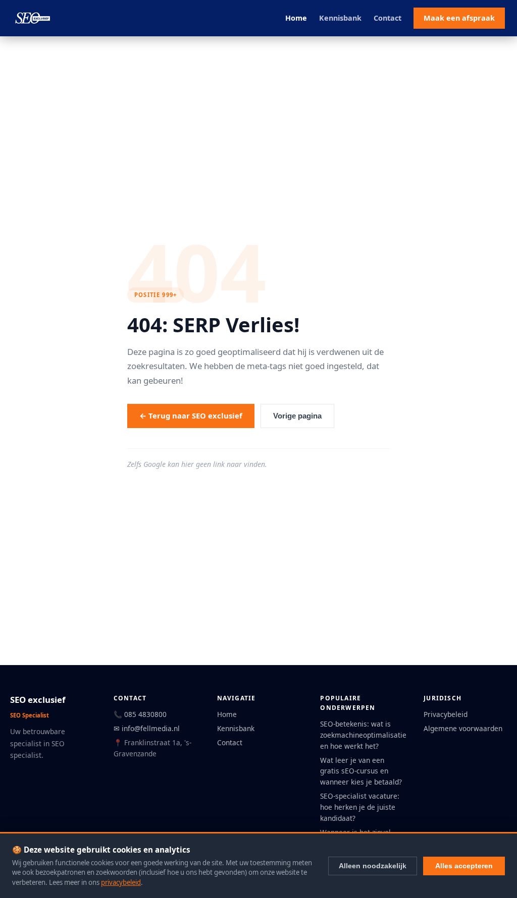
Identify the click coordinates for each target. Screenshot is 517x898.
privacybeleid (121, 882)
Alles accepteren (464, 866)
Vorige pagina (297, 416)
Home (296, 18)
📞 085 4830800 (140, 714)
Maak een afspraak (459, 18)
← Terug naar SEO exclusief (190, 415)
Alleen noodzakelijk (372, 866)
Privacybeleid (446, 714)
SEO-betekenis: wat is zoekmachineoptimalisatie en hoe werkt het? (363, 735)
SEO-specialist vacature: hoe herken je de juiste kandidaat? (359, 807)
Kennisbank (340, 18)
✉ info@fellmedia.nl (147, 728)
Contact (387, 18)
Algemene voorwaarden (463, 728)
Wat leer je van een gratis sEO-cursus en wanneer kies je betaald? (361, 771)
